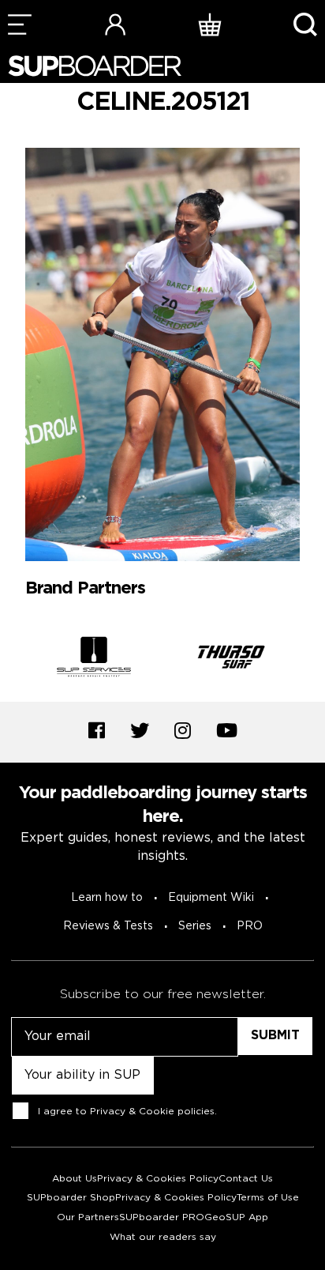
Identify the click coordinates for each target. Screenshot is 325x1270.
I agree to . (127, 1110)
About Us (74, 1178)
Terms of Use (268, 1197)
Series (194, 926)
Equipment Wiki (211, 898)
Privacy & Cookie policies (152, 1110)
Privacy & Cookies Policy (158, 1178)
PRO (250, 926)
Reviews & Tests (108, 926)
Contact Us (246, 1178)
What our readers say (163, 1237)
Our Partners (88, 1217)
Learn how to (107, 898)
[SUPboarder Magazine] (94, 66)
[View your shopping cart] (210, 24)
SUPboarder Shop (71, 1197)
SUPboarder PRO (161, 1217)
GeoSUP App (236, 1217)
